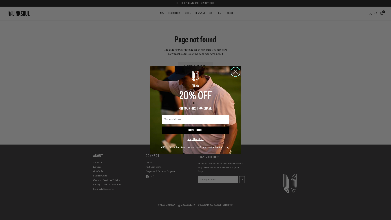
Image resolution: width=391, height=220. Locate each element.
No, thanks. (196, 139)
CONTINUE (195, 130)
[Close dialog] (235, 71)
